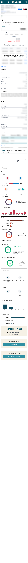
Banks (12, 150)
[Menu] (2, 2)
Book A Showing (14, 344)
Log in (3, 26)
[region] (14, 161)
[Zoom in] (25, 156)
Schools (8, 150)
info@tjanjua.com (14, 334)
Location (3, 150)
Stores (16, 150)
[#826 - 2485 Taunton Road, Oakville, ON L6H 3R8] (18, 160)
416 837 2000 (11, 332)
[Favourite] (17, 9)
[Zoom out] (25, 158)
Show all (3, 145)
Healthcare (3, 152)
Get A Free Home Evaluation (14, 356)
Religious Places (21, 150)
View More (3, 66)
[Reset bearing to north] (25, 160)
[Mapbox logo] (4, 168)
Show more (3, 98)
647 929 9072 (18, 332)
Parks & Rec (9, 152)
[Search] (26, 2)
